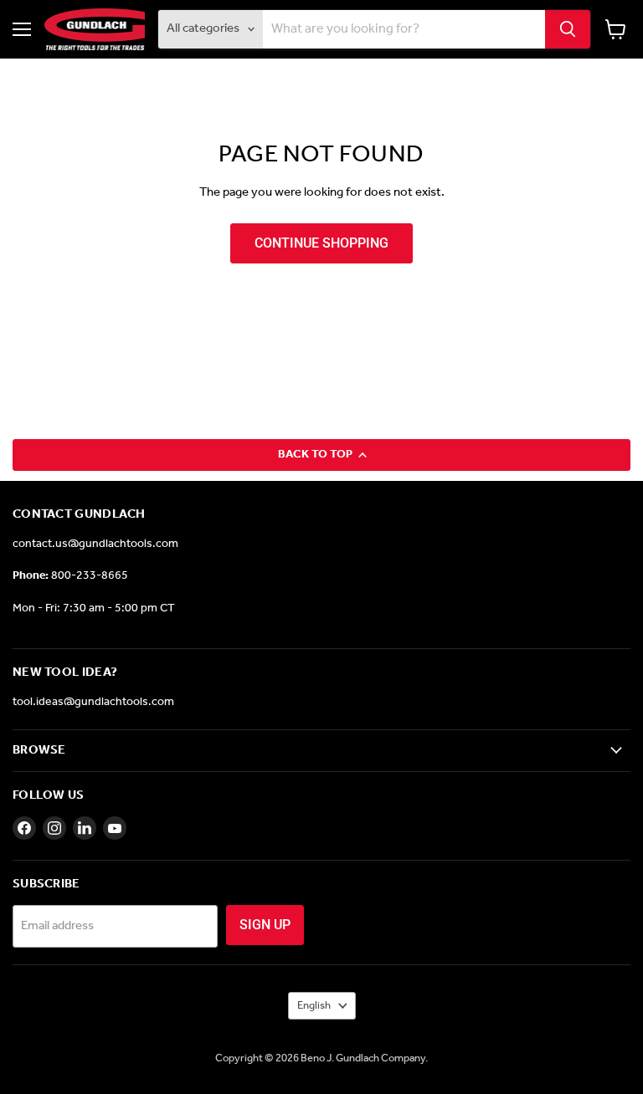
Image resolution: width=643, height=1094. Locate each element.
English (314, 1005)
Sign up (265, 925)
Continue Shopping (321, 243)
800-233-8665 (89, 576)
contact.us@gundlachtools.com (95, 544)
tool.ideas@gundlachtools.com (93, 702)
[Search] (567, 29)
